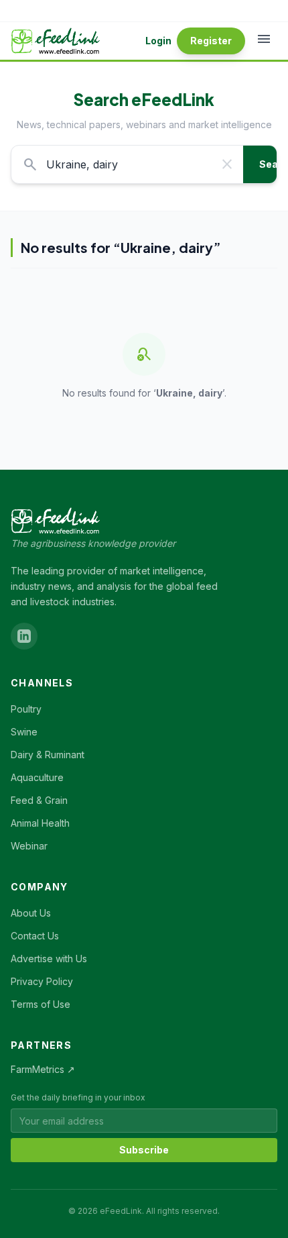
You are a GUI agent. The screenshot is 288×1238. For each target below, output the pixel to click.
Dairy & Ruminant (47, 754)
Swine (24, 731)
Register (211, 40)
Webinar (29, 846)
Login (158, 40)
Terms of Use (40, 1004)
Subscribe (144, 1149)
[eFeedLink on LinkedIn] (24, 636)
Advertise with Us (49, 958)
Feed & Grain (39, 800)
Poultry (26, 709)
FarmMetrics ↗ (43, 1069)
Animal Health (40, 823)
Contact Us (35, 935)
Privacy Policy (42, 981)
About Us (31, 913)
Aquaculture (37, 777)
